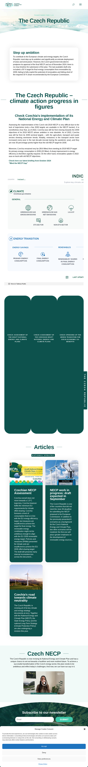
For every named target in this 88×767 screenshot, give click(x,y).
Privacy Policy (42, 764)
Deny (44, 753)
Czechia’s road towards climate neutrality (26, 600)
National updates (43, 455)
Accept (44, 746)
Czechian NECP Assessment (26, 511)
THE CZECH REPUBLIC (85, 390)
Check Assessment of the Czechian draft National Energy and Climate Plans (44, 338)
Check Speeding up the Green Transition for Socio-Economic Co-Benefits (70, 338)
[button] (84, 729)
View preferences (44, 759)
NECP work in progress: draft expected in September (61, 511)
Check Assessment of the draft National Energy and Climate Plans (17, 338)
